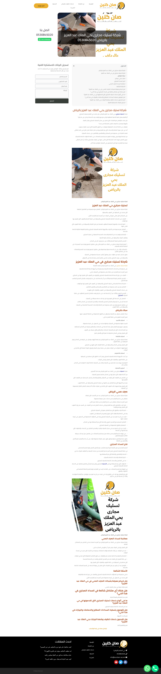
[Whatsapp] (147, 668)
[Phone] (155, 668)
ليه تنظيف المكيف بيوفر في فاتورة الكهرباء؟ (57, 651)
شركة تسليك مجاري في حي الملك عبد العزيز (113, 73)
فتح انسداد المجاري (119, 81)
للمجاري (120, 295)
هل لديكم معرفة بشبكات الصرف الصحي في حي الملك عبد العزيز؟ (107, 89)
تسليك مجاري (120, 114)
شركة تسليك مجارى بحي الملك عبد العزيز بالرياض (112, 70)
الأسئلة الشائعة (121, 86)
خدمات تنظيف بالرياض (67, 4)
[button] (73, 66)
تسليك (122, 371)
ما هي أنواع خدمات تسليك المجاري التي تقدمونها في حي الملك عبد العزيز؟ (104, 94)
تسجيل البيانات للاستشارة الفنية (116, 103)
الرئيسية (91, 4)
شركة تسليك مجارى (122, 265)
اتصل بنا (73, 7)
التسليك (104, 464)
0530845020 (44, 34)
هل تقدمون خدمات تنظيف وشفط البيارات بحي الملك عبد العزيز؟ (107, 100)
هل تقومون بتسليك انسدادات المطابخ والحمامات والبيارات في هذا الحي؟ (105, 97)
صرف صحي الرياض (120, 78)
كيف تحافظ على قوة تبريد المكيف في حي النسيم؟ (55, 647)
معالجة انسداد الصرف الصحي (117, 84)
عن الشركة (81, 4)
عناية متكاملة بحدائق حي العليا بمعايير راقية (58, 655)
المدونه (54, 4)
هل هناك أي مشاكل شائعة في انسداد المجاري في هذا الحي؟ (108, 92)
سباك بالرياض (121, 76)
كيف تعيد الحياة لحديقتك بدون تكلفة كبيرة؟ (58, 659)
